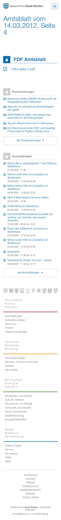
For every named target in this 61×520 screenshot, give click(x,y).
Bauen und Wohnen (16, 412)
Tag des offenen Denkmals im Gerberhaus (30, 123)
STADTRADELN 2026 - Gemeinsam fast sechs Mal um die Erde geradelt (29, 116)
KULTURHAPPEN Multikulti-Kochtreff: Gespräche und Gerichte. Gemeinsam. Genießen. (30, 217)
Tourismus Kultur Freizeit (13, 303)
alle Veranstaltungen (29, 273)
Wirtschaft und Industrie (18, 408)
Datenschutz (30, 486)
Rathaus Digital (13, 446)
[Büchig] (17, 291)
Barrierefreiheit (30, 490)
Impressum (30, 475)
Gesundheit (11, 370)
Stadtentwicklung (14, 416)
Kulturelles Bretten (15, 320)
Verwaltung (11, 454)
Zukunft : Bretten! (14, 400)
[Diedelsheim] (22, 291)
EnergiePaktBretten (15, 420)
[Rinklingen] (44, 291)
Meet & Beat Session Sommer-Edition (28, 198)
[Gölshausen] (33, 291)
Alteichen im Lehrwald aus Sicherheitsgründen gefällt (31, 108)
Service (9, 450)
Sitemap (30, 494)
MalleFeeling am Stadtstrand (23, 206)
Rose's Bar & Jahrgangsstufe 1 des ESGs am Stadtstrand (32, 165)
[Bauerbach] (11, 291)
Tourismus (10, 324)
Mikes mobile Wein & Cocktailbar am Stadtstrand (27, 176)
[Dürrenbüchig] (28, 291)
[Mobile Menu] (55, 6)
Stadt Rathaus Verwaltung (14, 433)
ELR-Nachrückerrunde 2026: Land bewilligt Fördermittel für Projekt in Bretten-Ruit (31, 130)
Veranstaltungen (14, 316)
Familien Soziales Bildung (12, 345)
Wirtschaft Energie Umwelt (14, 383)
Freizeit (9, 328)
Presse (30, 483)
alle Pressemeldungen (28, 140)
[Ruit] (50, 291)
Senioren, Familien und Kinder (21, 362)
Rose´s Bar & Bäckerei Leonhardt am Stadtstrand (27, 230)
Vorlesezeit (13, 252)
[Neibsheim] (39, 291)
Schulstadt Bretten (15, 358)
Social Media (31, 497)
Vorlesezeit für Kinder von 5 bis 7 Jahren (29, 260)
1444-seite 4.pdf (23, 69)
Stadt (8, 461)
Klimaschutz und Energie (18, 404)
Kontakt (30, 479)
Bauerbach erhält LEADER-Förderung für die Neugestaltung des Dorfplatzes (31, 100)
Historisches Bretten (16, 332)
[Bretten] (5, 291)
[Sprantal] (55, 291)
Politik (8, 457)
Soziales (9, 366)
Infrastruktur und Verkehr (18, 396)
